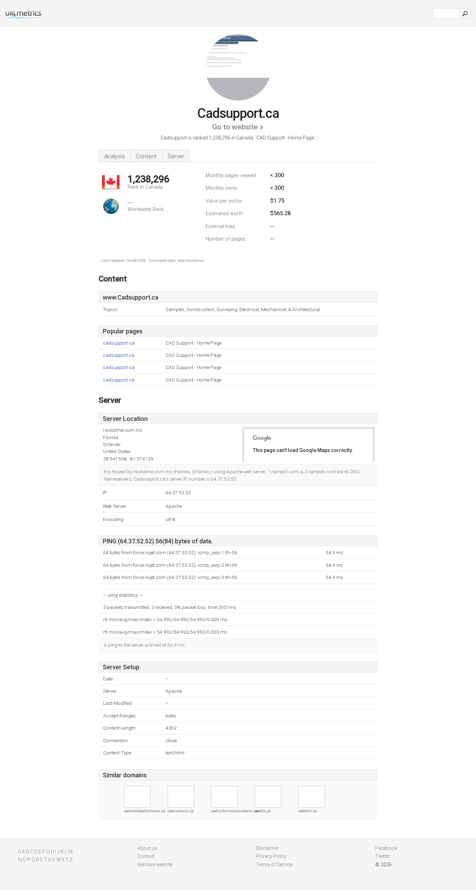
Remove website (154, 864)
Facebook (386, 848)
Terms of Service (274, 864)
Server (176, 156)
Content (146, 156)
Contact (145, 856)
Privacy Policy (271, 856)
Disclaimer (267, 848)
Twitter (382, 856)
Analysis (114, 156)
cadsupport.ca (119, 343)
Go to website (235, 127)
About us (147, 848)
